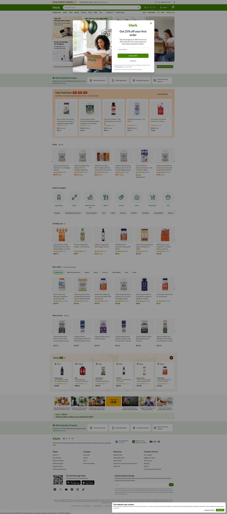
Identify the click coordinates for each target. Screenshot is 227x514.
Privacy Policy (119, 67)
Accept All (220, 510)
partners (147, 506)
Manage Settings (209, 510)
